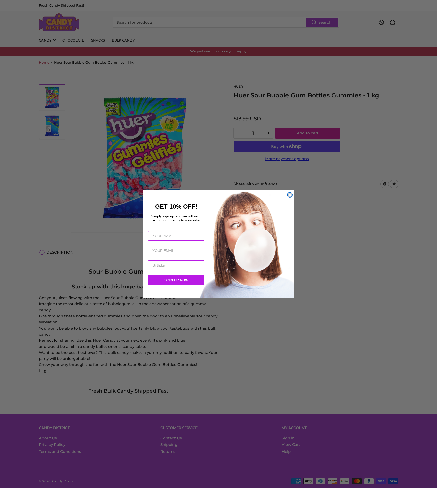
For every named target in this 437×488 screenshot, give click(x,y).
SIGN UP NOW (176, 280)
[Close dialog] (289, 194)
